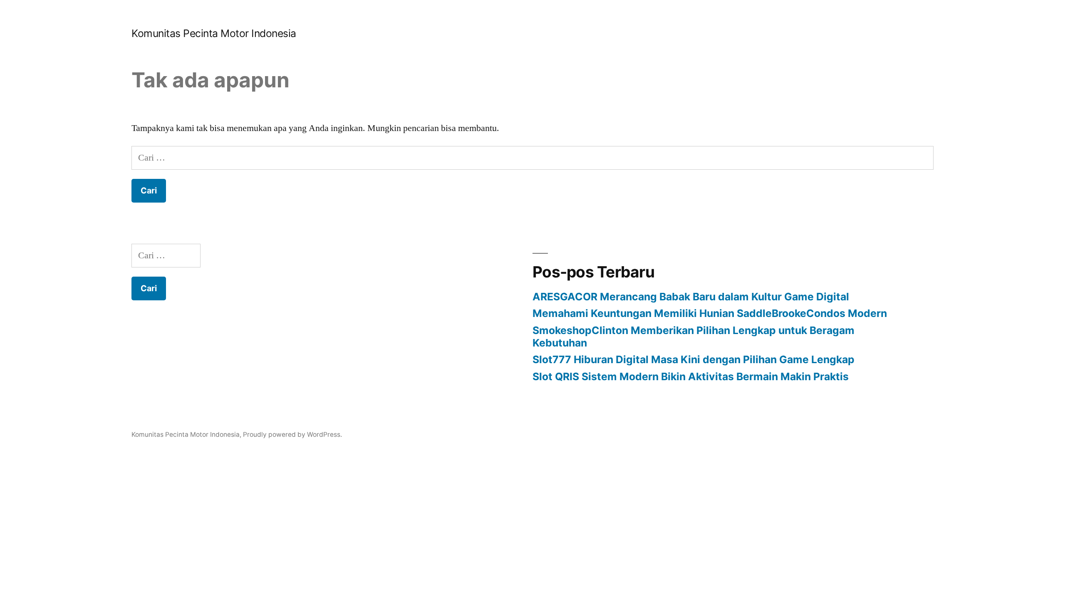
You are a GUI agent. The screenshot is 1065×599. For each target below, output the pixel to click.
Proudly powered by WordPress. (292, 434)
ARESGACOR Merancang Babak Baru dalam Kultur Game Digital (690, 296)
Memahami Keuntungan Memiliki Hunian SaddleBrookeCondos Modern (709, 313)
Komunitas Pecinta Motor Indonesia (213, 33)
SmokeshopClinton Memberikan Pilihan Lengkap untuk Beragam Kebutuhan (693, 336)
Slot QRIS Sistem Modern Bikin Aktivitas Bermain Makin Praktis (690, 376)
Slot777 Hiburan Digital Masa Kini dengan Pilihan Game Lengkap (693, 359)
